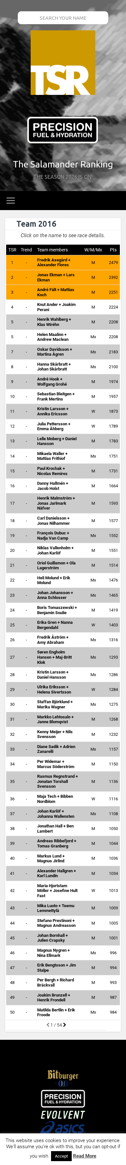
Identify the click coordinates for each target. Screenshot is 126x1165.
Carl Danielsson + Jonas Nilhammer (53, 521)
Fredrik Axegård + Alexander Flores (53, 263)
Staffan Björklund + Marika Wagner (55, 704)
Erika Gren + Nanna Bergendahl (55, 625)
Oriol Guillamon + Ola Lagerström (56, 566)
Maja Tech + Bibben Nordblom (55, 799)
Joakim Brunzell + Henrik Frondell (53, 998)
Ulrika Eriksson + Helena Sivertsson (54, 689)
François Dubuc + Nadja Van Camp (53, 536)
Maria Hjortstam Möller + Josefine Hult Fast (57, 890)
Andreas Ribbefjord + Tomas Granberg (56, 843)
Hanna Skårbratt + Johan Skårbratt (54, 367)
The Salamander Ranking (63, 164)
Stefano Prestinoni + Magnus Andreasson (56, 923)
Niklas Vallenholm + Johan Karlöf (55, 550)
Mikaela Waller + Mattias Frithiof (52, 456)
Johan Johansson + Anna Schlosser (55, 595)
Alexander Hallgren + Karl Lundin (56, 873)
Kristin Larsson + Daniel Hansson (52, 675)
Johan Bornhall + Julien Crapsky (52, 938)
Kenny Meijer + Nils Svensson (55, 734)
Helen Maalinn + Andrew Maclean (52, 337)
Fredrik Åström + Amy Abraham (52, 640)
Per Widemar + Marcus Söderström (55, 764)
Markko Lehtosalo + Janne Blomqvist (55, 719)
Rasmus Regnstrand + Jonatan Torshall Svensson (57, 781)
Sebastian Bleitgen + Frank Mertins (56, 396)
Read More (84, 1156)
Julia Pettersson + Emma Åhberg (53, 426)
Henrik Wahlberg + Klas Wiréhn (54, 322)
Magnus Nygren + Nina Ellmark (53, 953)
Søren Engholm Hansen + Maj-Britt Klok (54, 657)
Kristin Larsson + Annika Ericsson (52, 411)
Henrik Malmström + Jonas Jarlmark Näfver (56, 503)
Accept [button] (61, 1156)
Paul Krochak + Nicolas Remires (52, 471)
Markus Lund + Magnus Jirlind (51, 859)
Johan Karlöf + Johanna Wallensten (55, 814)
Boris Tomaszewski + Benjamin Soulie (57, 610)
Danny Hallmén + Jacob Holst (52, 486)
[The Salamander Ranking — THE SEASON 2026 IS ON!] (63, 63)
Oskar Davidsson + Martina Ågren (54, 352)
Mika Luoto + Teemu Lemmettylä (55, 908)
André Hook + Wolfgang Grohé (52, 382)
